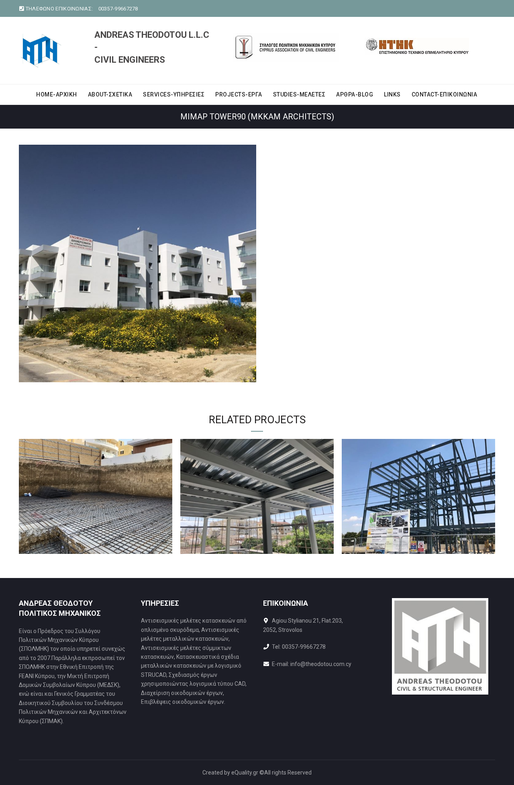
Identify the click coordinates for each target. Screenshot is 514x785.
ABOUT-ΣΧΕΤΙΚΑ (110, 94)
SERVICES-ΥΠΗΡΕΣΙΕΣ (173, 94)
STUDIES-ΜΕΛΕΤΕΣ (299, 94)
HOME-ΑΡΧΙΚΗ (56, 94)
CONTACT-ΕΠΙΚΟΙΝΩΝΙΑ (444, 94)
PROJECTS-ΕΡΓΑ (238, 94)
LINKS (392, 94)
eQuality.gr (244, 772)
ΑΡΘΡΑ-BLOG (354, 94)
